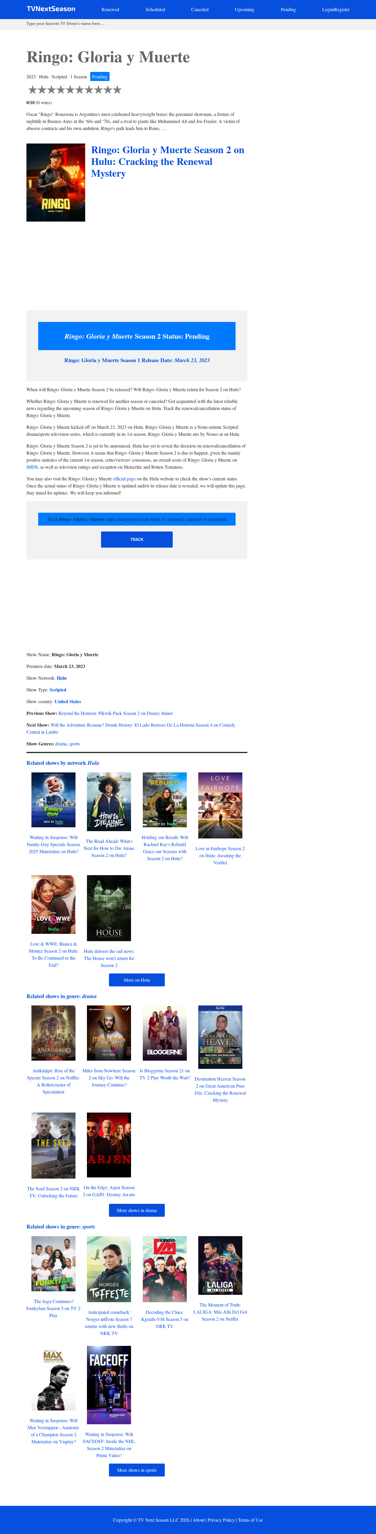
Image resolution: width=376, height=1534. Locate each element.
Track (136, 539)
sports (74, 743)
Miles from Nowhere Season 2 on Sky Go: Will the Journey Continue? (109, 1077)
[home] (50, 10)
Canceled (200, 9)
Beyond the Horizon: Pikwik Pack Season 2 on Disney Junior (115, 713)
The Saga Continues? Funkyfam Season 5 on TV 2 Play (53, 1308)
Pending (288, 9)
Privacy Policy (221, 1520)
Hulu (62, 677)
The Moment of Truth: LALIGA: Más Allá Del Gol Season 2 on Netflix (220, 1312)
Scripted (58, 689)
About (198, 1520)
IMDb (32, 467)
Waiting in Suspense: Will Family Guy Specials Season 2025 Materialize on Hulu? (53, 844)
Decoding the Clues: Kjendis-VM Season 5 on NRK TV (164, 1319)
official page (124, 478)
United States (68, 701)
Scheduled (155, 9)
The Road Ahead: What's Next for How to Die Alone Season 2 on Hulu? (109, 848)
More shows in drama (137, 1210)
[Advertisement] (136, 264)
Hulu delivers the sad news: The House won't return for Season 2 (109, 958)
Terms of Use (250, 1520)
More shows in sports (137, 1470)
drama (61, 743)
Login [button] (327, 9)
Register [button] (342, 9)
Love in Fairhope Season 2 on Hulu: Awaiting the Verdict (220, 855)
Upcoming (244, 9)
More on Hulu (137, 980)
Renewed (110, 9)
